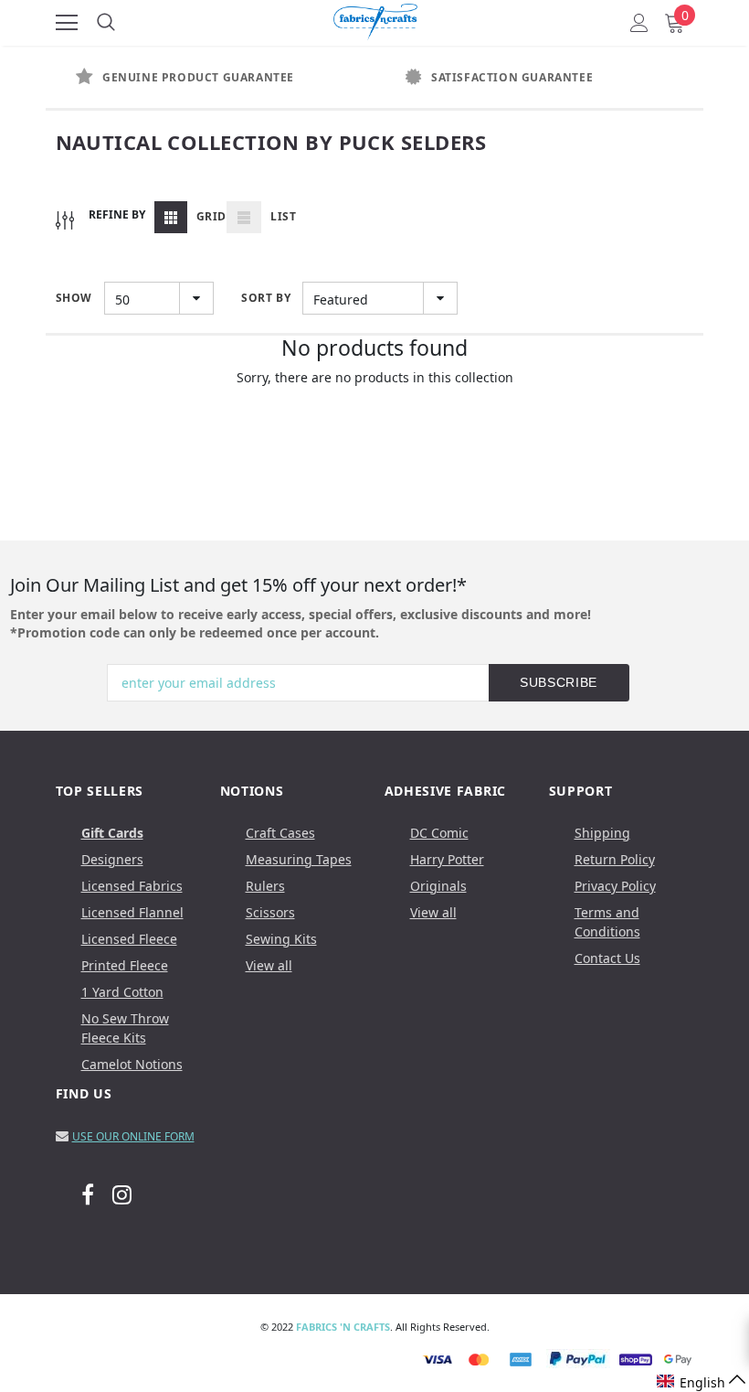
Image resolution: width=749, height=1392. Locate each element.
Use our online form (133, 1136)
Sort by (265, 297)
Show (74, 297)
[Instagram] (122, 1194)
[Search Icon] (106, 23)
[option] (210, 78)
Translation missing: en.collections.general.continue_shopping (375, 401)
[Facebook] (87, 1194)
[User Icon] (639, 23)
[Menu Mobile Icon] (67, 23)
